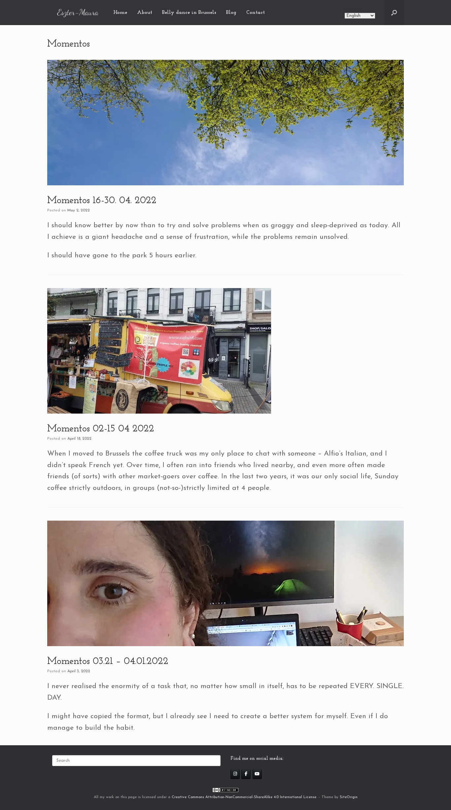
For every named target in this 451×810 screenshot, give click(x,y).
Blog (231, 12)
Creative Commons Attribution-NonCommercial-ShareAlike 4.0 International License (244, 797)
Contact (255, 12)
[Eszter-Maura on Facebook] (246, 774)
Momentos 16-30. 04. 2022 (101, 201)
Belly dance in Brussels (189, 12)
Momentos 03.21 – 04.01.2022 (107, 661)
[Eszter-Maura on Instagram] (235, 774)
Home (120, 12)
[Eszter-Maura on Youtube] (257, 774)
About (144, 12)
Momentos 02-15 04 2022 (100, 429)
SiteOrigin (349, 797)
